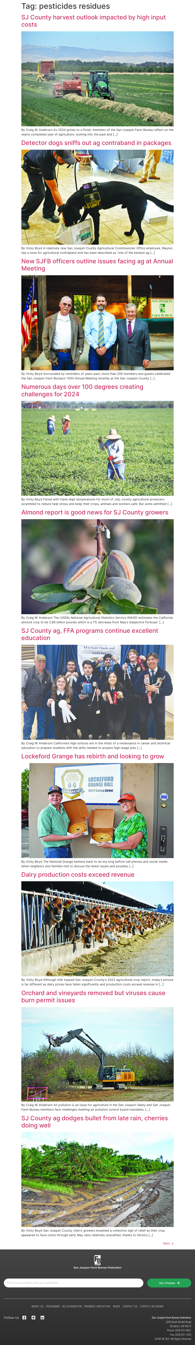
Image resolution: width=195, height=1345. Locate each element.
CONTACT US (130, 1306)
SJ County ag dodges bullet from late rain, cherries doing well (94, 1121)
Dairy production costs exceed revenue (77, 874)
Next (168, 1243)
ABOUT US (37, 1306)
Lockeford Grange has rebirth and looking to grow (92, 756)
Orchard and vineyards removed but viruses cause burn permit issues (93, 996)
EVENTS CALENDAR (152, 1306)
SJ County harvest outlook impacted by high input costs (93, 20)
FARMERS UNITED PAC (97, 1306)
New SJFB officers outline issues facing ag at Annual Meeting (97, 264)
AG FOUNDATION (72, 1306)
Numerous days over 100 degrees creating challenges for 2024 (82, 390)
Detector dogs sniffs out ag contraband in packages (96, 142)
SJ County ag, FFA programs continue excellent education (89, 634)
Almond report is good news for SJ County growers (94, 512)
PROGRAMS (53, 1306)
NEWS (116, 1306)
